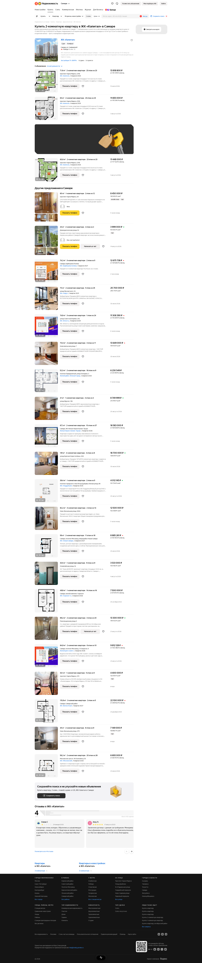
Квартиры (40, 863)
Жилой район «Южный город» (70, 376)
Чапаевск (145, 884)
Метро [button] (145, 16)
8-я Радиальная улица (122, 887)
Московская (92, 896)
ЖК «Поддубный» (66, 486)
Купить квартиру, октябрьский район (154, 923)
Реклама (53, 934)
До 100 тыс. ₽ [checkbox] (86, 142)
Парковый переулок (122, 896)
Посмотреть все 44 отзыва (44, 851)
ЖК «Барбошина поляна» (68, 266)
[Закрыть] (166, 16)
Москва (37, 881)
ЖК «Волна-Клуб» (66, 706)
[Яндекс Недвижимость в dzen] (162, 934)
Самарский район (67, 896)
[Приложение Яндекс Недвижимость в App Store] (154, 949)
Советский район (67, 884)
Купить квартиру (148, 908)
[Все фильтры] (37, 16)
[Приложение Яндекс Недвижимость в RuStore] (165, 949)
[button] (117, 3)
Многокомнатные (94, 908)
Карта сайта (132, 934)
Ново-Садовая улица (122, 893)
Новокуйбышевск (148, 896)
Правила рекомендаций (109, 934)
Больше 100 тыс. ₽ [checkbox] (46, 148)
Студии (90, 920)
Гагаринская (92, 893)
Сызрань (145, 881)
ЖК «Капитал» (65, 76)
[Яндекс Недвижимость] (46, 3)
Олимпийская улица (67, 566)
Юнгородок (92, 890)
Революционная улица (67, 621)
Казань (37, 893)
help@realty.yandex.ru (76, 947)
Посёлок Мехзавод (68, 887)
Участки (64, 911)
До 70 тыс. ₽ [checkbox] (72, 142)
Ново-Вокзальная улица (68, 511)
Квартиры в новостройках (92, 863)
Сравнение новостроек (43, 911)
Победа (91, 884)
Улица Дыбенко (120, 884)
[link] (163, 3)
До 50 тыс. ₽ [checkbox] (58, 142)
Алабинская (92, 881)
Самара (62, 264)
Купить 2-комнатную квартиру (152, 917)
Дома (63, 914)
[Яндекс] (163, 959)
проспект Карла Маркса (68, 74)
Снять (117, 908)
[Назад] (127, 851)
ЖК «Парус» (64, 293)
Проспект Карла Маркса (123, 881)
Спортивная (92, 887)
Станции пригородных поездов (45, 920)
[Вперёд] (131, 851)
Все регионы (39, 923)
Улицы (37, 914)
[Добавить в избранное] (132, 40)
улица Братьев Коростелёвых (70, 456)
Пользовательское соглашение (87, 934)
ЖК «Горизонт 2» (66, 596)
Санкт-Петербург (41, 884)
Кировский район (67, 881)
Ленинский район (68, 893)
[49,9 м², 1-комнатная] (47, 602)
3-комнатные (40, 871)
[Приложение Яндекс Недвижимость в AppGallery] (162, 949)
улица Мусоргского (66, 291)
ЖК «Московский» (66, 761)
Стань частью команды (66, 934)
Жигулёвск (146, 893)
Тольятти (145, 887)
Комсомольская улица (67, 346)
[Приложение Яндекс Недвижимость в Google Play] (158, 949)
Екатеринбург (39, 890)
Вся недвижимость (41, 934)
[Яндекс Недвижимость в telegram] (166, 934)
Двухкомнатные (94, 911)
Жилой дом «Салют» (67, 651)
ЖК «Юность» (64, 321)
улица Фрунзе (65, 401)
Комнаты (65, 920)
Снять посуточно (121, 911)
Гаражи (64, 917)
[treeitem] (41, 9)
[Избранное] (112, 3)
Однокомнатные (94, 917)
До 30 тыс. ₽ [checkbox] (44, 142)
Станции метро (40, 908)
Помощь (122, 934)
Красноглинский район (69, 890)
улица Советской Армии (68, 319)
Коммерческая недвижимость (72, 908)
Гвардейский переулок (123, 890)
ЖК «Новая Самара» (67, 541)
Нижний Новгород (41, 896)
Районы (37, 917)
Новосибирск (39, 887)
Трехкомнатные (93, 914)
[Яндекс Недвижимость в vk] (159, 934)
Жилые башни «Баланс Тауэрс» (70, 431)
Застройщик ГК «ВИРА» (69, 60)
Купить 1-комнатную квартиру (152, 920)
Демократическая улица (68, 230)
